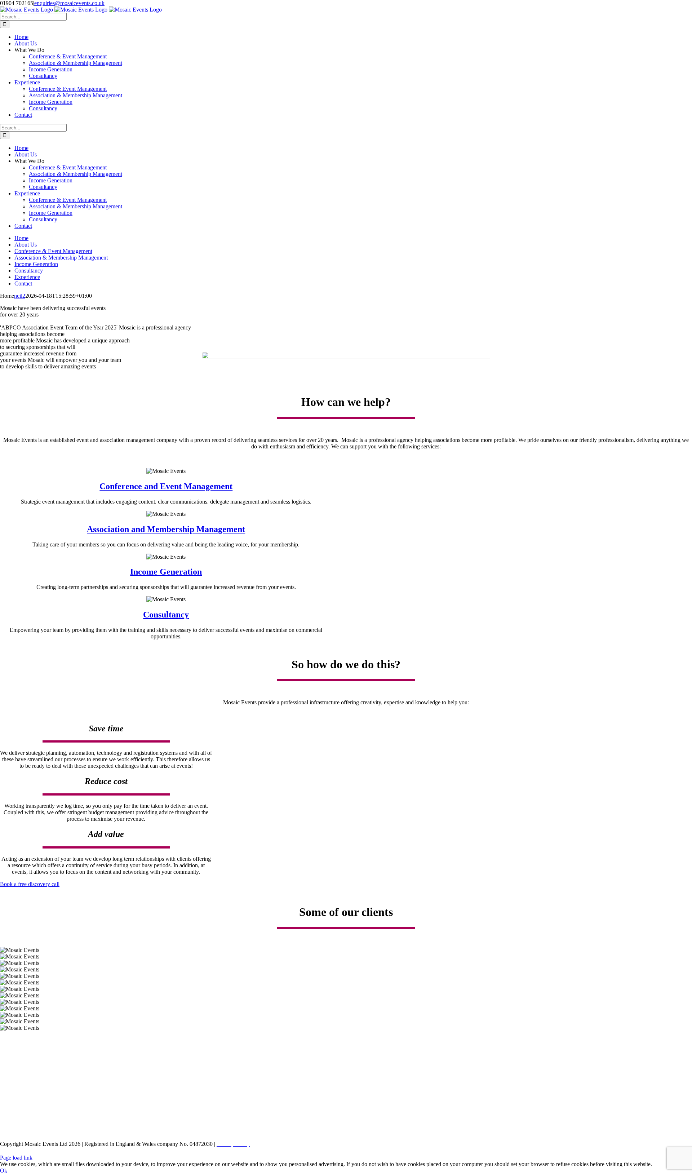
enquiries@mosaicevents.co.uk (69, 3)
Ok (3, 1171)
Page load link (16, 1158)
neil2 (19, 296)
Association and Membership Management (166, 529)
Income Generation (166, 571)
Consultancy (166, 614)
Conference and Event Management (165, 486)
